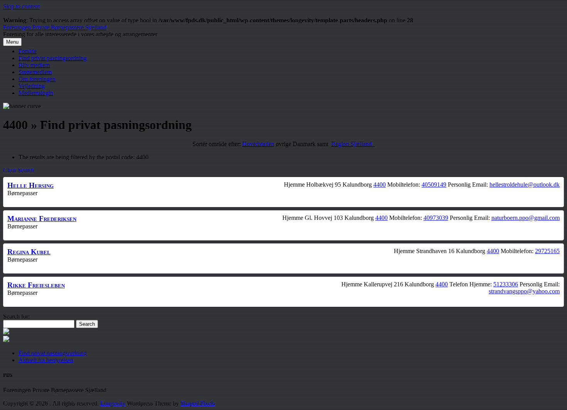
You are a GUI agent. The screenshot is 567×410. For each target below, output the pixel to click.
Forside (28, 51)
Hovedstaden (258, 144)
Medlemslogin (36, 93)
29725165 (547, 251)
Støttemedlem (35, 72)
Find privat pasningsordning (53, 58)
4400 (379, 184)
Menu (12, 42)
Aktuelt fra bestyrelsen (46, 360)
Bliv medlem (34, 65)
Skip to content (21, 6)
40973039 (436, 217)
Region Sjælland (353, 144)
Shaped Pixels (198, 403)
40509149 (434, 184)
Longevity (112, 403)
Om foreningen (37, 79)
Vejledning (32, 86)
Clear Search (18, 170)
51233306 (505, 284)
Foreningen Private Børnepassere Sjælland (54, 27)
